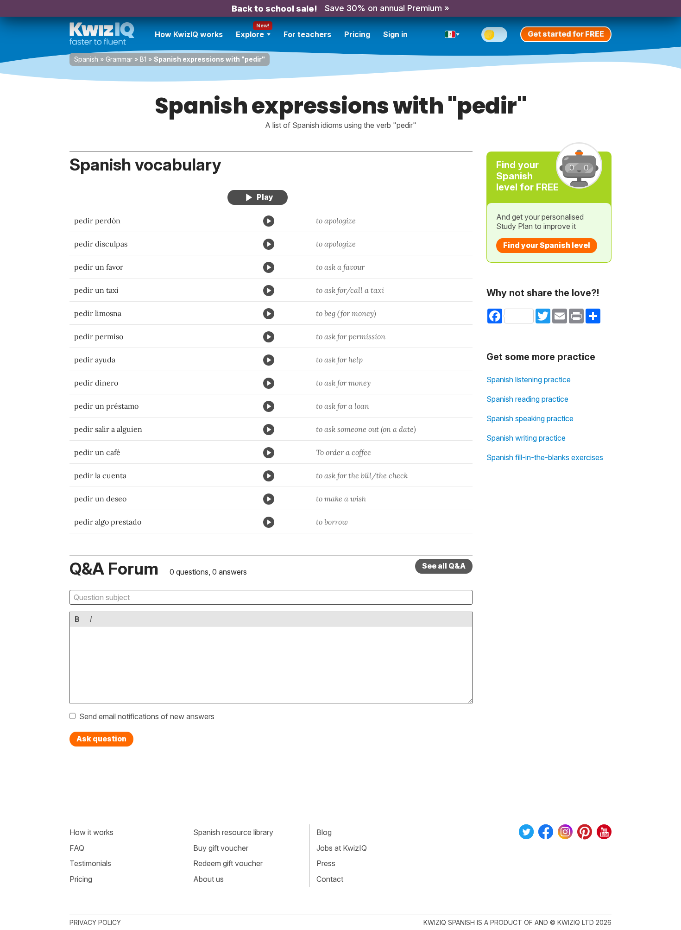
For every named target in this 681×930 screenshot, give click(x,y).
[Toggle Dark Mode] (494, 34)
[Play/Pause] (257, 197)
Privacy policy (95, 922)
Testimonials (90, 863)
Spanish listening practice (528, 379)
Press (325, 863)
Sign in (395, 34)
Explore (250, 34)
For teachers (307, 34)
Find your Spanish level (546, 245)
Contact (329, 879)
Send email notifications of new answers (146, 716)
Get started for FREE (566, 33)
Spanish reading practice (527, 399)
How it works (91, 832)
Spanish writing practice (526, 438)
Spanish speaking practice (530, 418)
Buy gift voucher (220, 848)
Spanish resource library (233, 832)
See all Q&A (444, 565)
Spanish (86, 59)
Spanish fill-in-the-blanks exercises (544, 457)
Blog (324, 832)
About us (208, 879)
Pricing (357, 34)
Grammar (119, 59)
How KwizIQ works (189, 34)
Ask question (101, 738)
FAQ (76, 848)
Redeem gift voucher (228, 863)
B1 (143, 59)
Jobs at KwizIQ (341, 848)
